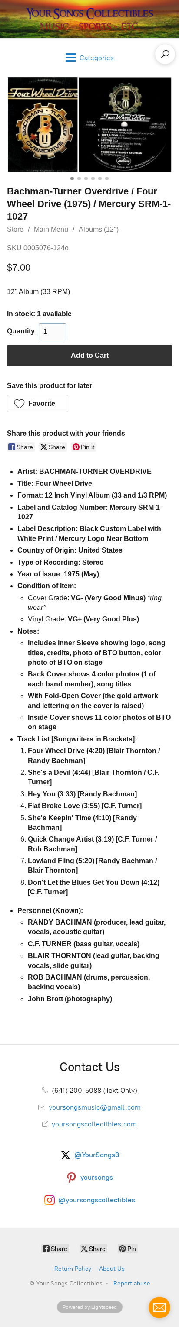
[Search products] (165, 54)
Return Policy (72, 1268)
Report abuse (131, 1283)
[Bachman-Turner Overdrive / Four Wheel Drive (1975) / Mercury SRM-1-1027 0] (89, 124)
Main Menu (51, 229)
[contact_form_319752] (159, 1307)
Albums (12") (99, 229)
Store (15, 229)
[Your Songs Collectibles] (89, 19)
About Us (112, 1268)
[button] (37, 403)
